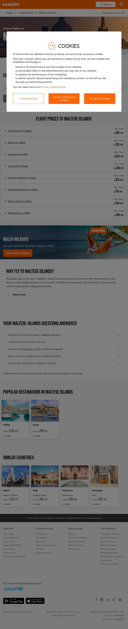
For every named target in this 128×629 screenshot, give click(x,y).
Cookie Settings (28, 98)
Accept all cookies (99, 98)
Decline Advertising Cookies (64, 99)
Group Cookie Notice (53, 86)
